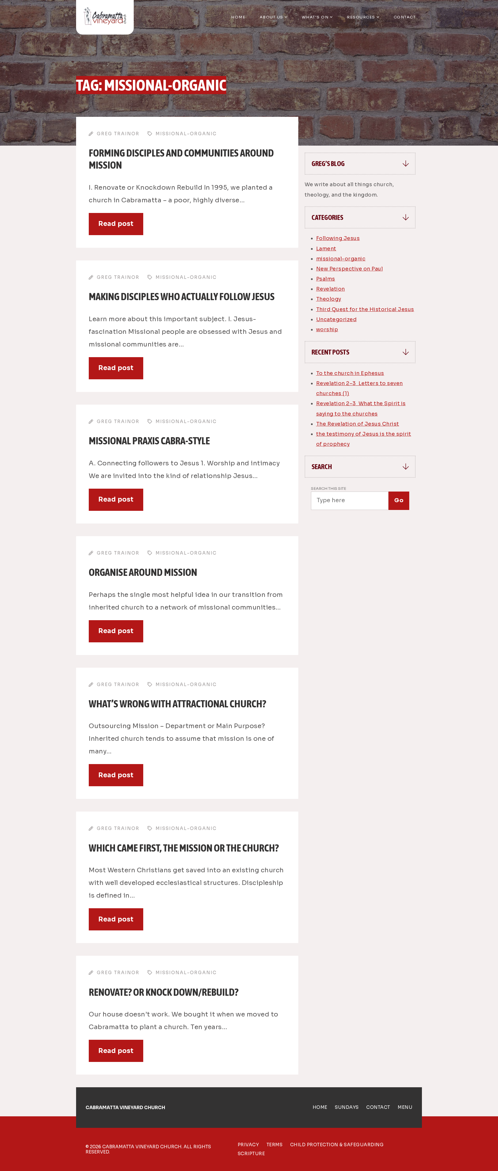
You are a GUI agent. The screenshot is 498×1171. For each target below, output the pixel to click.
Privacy (248, 1144)
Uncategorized (336, 319)
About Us (271, 17)
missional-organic (341, 259)
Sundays (347, 1107)
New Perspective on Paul (349, 269)
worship (327, 329)
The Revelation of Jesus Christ (357, 424)
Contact (405, 17)
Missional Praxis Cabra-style (149, 440)
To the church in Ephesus (350, 373)
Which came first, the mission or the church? (184, 848)
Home (238, 17)
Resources (361, 17)
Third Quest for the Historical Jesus (365, 309)
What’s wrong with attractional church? (177, 703)
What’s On (315, 17)
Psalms (325, 279)
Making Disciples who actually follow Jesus (182, 296)
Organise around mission (143, 572)
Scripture (251, 1153)
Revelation (330, 289)
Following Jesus (338, 238)
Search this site (328, 488)
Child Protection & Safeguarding (337, 1144)
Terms (275, 1144)
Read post (116, 224)
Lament (326, 248)
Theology (328, 299)
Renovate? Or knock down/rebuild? (163, 992)
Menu (405, 1107)
